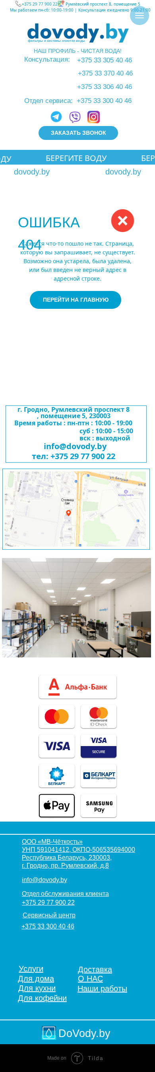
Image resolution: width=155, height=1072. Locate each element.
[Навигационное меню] (139, 15)
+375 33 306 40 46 (104, 87)
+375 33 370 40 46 (105, 73)
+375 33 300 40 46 (104, 101)
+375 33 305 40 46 (104, 60)
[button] (78, 133)
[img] (78, 33)
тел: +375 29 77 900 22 (73, 456)
